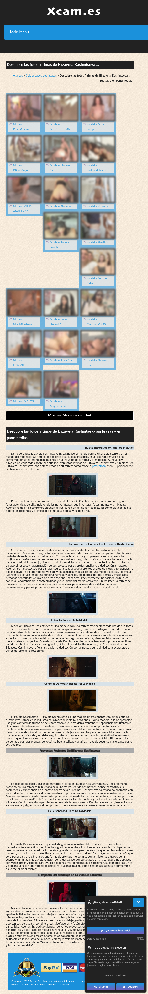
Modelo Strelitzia (97, 242)
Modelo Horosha (97, 206)
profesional (99, 466)
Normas (52, 984)
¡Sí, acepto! (130, 986)
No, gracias (101, 986)
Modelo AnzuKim (61, 360)
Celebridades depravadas (41, 75)
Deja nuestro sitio (96, 938)
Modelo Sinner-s (60, 206)
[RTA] (140, 939)
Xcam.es (18, 75)
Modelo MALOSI (23, 401)
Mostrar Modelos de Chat (69, 415)
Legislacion (63, 984)
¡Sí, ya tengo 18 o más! (115, 930)
